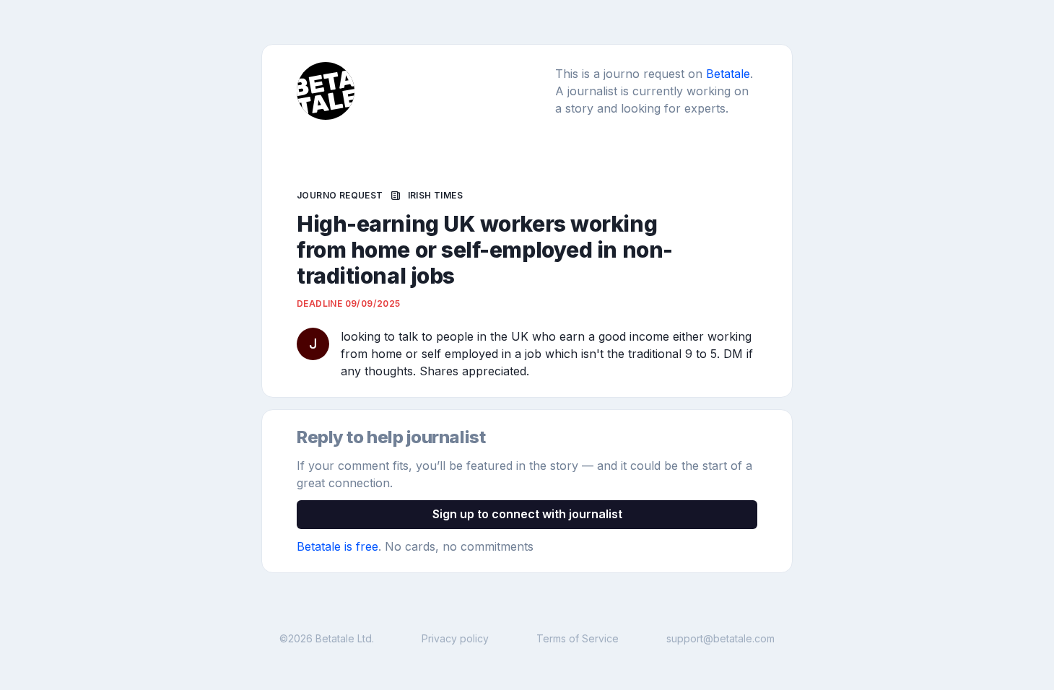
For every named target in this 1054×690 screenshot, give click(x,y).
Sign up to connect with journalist (527, 514)
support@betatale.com (720, 638)
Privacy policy (455, 638)
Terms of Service (577, 638)
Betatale (728, 73)
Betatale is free (337, 546)
